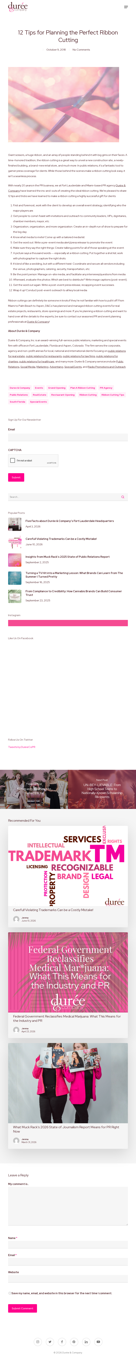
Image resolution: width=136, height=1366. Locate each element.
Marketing (42, 367)
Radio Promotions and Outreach (107, 367)
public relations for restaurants (44, 356)
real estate (39, 394)
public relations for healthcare (36, 361)
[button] (126, 7)
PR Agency (106, 387)
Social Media (27, 367)
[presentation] (33, 460)
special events (38, 401)
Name (12, 1238)
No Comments (81, 49)
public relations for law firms (79, 356)
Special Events (73, 367)
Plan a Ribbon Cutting (82, 387)
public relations (19, 394)
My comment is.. (18, 1184)
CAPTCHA (14, 450)
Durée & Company (38, 321)
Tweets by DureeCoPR (21, 747)
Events (39, 387)
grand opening (56, 387)
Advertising (56, 367)
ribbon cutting (88, 394)
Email (11, 429)
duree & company (20, 387)
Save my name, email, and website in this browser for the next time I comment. (61, 1293)
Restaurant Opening (62, 394)
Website (13, 1272)
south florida (17, 401)
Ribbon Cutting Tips (113, 394)
